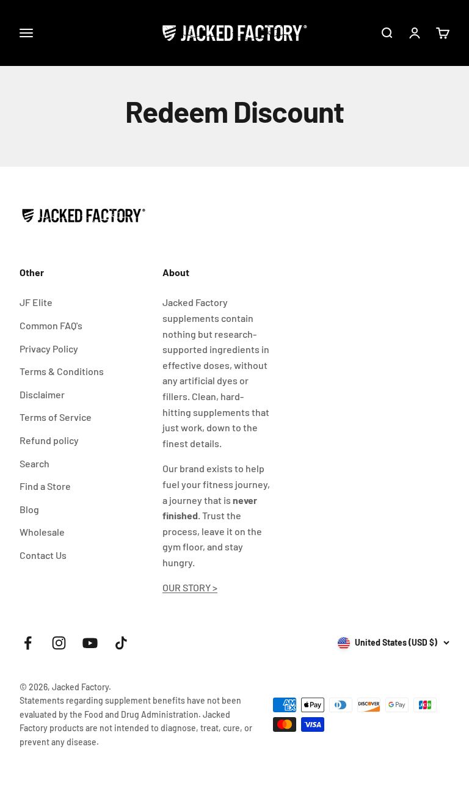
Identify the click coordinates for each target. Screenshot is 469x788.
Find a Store (45, 486)
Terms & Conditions (62, 371)
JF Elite (36, 302)
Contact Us (43, 555)
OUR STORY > (189, 587)
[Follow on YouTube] (90, 643)
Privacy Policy (49, 348)
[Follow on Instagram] (59, 643)
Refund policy (49, 440)
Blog (29, 509)
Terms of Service (56, 417)
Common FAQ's (51, 325)
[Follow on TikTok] (121, 643)
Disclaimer (42, 394)
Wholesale (42, 532)
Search (34, 463)
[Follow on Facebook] (28, 643)
